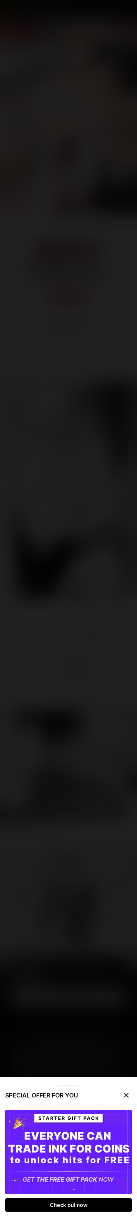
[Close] (126, 1095)
